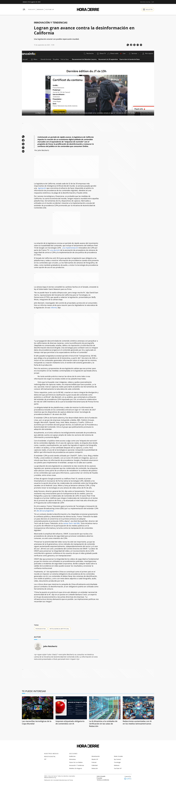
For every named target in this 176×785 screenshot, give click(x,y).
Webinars (40, 9)
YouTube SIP (49, 9)
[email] (138, 45)
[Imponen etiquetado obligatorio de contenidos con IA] (71, 707)
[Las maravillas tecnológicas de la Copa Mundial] (37, 707)
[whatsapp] (128, 45)
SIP (153, 2)
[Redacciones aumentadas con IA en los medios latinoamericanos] (138, 707)
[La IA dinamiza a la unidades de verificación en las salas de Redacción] (105, 707)
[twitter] (134, 45)
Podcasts (31, 9)
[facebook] (131, 45)
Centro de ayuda (101, 776)
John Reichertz (50, 646)
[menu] (24, 9)
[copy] (141, 45)
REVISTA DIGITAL (145, 2)
